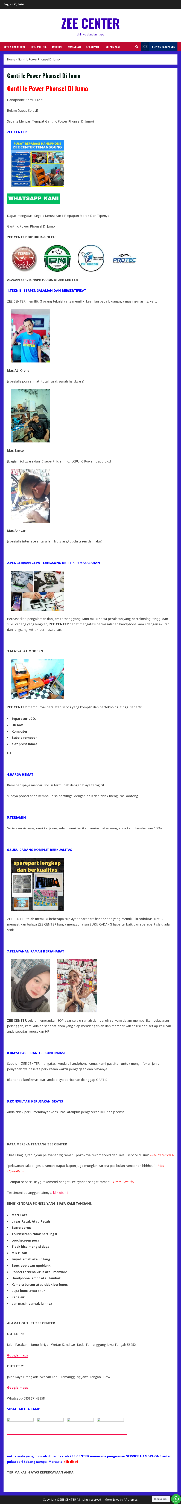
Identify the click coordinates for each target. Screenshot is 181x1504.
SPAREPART (92, 46)
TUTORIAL (57, 46)
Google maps (17, 1387)
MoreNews (111, 1500)
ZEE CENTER (90, 22)
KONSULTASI (74, 46)
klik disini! (60, 1192)
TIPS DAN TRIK (38, 46)
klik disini (70, 1461)
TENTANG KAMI (112, 46)
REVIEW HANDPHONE (14, 46)
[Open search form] (136, 46)
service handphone (163, 46)
